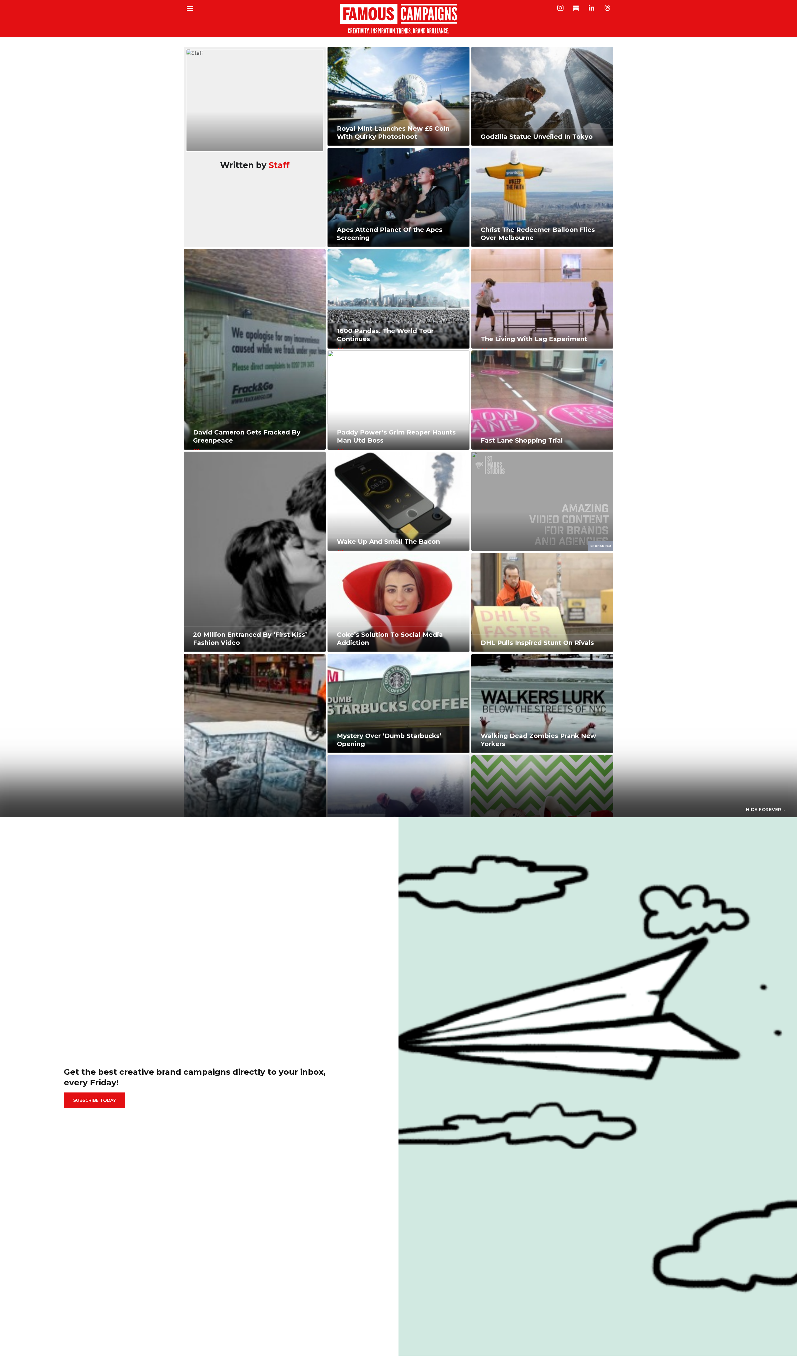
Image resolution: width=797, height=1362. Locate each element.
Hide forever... (765, 809)
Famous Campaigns (398, 18)
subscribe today (94, 1100)
